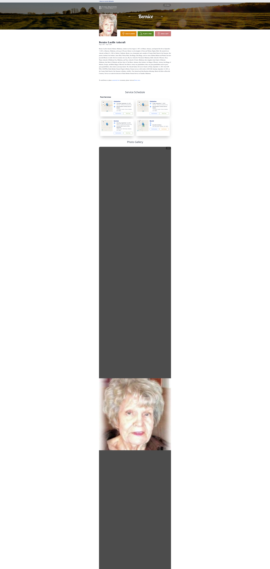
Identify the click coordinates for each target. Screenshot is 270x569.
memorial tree (116, 80)
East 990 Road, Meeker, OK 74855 (160, 126)
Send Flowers (164, 129)
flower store (137, 80)
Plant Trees (128, 113)
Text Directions (118, 113)
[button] (107, 104)
